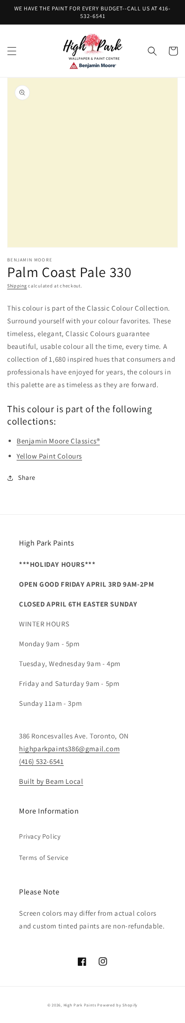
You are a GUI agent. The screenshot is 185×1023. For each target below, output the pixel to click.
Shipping (17, 286)
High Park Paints (80, 1004)
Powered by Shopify (117, 1004)
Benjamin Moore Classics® (58, 440)
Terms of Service (44, 857)
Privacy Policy (39, 836)
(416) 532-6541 (41, 761)
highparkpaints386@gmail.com (69, 748)
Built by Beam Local (51, 781)
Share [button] (27, 477)
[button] (11, 51)
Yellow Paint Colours (49, 455)
